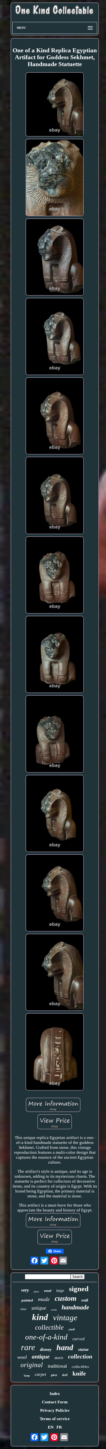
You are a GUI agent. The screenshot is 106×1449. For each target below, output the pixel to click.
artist (54, 1309)
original (31, 1365)
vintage (65, 1317)
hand (64, 1347)
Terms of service (55, 1418)
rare (28, 1347)
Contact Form (55, 1402)
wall (84, 1300)
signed (78, 1289)
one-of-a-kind (46, 1337)
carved (78, 1339)
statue (83, 1349)
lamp (27, 1375)
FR (59, 1427)
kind (40, 1317)
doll (65, 1375)
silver (23, 1309)
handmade (75, 1307)
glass (36, 1291)
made (44, 1298)
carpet (40, 1374)
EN (50, 1427)
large (60, 1290)
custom (65, 1298)
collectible (49, 1327)
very (25, 1290)
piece (54, 1375)
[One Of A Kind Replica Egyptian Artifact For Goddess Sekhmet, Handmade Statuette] (55, 105)
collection (80, 1356)
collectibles (80, 1367)
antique (41, 1357)
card (72, 1329)
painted (27, 1300)
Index (55, 1393)
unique (39, 1308)
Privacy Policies (55, 1410)
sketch (58, 1358)
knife (79, 1373)
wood (47, 1291)
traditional (57, 1366)
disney (46, 1349)
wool (22, 1357)
